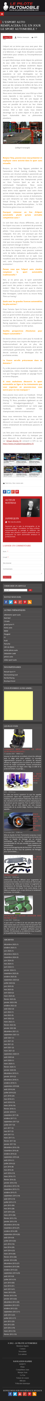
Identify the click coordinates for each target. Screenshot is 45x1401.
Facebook (6, 602)
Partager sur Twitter (9, 492)
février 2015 (8, 1218)
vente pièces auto (11, 650)
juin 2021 (7, 1041)
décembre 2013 (10, 1263)
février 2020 (8, 1067)
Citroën (7, 621)
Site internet (7, 563)
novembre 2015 (10, 1189)
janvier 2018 (9, 1112)
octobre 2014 (9, 1231)
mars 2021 (8, 1051)
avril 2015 (8, 1212)
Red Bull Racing (9, 678)
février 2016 (8, 1179)
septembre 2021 (10, 1034)
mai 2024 (7, 964)
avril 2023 (8, 993)
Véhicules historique (22, 1383)
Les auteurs (22, 1354)
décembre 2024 (10, 954)
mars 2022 (8, 1022)
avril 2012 (8, 1328)
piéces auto (8, 657)
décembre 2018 (10, 1080)
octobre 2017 (9, 1118)
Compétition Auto (22, 1370)
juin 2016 (7, 1167)
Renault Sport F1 (9, 672)
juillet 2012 (8, 1318)
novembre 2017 (10, 1115)
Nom (5, 551)
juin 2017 (7, 1128)
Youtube (15, 602)
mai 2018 (7, 1099)
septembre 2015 (10, 1196)
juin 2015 (7, 1205)
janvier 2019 (9, 1076)
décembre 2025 (10, 944)
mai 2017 (7, 1131)
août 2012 (8, 1315)
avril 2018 (8, 1102)
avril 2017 (8, 1134)
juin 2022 (7, 1012)
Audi (6, 640)
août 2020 (8, 1057)
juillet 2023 (8, 983)
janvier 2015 (9, 1221)
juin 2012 (7, 1321)
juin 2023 (7, 986)
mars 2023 (8, 996)
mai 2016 (7, 1170)
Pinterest (25, 602)
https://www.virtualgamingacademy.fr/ (18, 443)
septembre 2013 (10, 1273)
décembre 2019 (10, 1073)
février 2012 (8, 1334)
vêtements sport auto (12, 615)
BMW (6, 631)
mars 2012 (8, 1331)
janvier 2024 (9, 970)
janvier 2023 (9, 1002)
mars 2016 (8, 1176)
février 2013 (8, 1295)
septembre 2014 (10, 1234)
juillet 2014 (8, 1241)
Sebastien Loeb (10, 653)
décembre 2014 (10, 1225)
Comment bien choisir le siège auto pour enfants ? (22, 750)
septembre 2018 (10, 1086)
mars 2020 (8, 1063)
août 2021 (8, 1038)
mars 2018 (8, 1105)
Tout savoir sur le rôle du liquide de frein (37, 822)
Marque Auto (22, 1372)
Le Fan (22, 1375)
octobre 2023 (9, 976)
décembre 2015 (10, 1186)
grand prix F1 (9, 624)
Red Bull (7, 618)
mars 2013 (8, 1292)
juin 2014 (7, 1244)
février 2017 (8, 1141)
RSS (30, 602)
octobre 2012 (9, 1308)
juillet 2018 (8, 1092)
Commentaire (7, 569)
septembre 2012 (10, 1312)
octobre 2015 (9, 1192)
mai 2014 (7, 1247)
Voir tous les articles (14, 522)
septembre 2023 (10, 980)
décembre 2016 (10, 1147)
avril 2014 (8, 1250)
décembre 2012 (10, 1302)
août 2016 (8, 1160)
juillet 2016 (8, 1163)
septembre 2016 (10, 1157)
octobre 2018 (9, 1083)
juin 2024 (7, 960)
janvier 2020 (9, 1070)
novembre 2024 (10, 957)
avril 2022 (8, 1018)
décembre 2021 (10, 1031)
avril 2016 (8, 1173)
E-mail (5, 557)
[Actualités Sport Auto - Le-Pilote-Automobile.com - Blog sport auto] (20, 7)
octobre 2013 (9, 1270)
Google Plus (20, 602)
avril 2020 (8, 1060)
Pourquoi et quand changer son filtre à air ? (22, 917)
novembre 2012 (10, 1305)
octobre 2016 (9, 1154)
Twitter (11, 602)
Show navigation (2, 14)
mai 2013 (7, 1286)
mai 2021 (7, 1044)
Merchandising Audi (11, 675)
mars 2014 (8, 1254)
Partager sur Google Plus (13, 492)
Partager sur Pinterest (17, 492)
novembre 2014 (10, 1228)
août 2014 (8, 1237)
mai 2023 (7, 989)
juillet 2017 (8, 1125)
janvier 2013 (9, 1299)
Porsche (7, 644)
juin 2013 (7, 1283)
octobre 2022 (9, 1005)
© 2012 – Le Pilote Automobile (22, 1343)
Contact (22, 1349)
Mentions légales (22, 1346)
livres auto (8, 628)
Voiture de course (22, 1378)
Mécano (23, 1381)
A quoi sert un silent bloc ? (37, 777)
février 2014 (8, 1257)
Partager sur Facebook (4, 492)
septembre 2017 (10, 1121)
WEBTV (22, 1364)
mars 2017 (8, 1138)
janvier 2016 (9, 1183)
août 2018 (8, 1089)
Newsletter (22, 1351)
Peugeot (7, 634)
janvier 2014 (9, 1260)
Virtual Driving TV (13, 441)
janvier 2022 (9, 1028)
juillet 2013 (8, 1279)
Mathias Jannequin (23, 37)
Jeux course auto (17, 483)
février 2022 (8, 1025)
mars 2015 (8, 1215)
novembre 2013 (10, 1266)
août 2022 (8, 1009)
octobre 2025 (9, 947)
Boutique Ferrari (9, 681)
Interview (8, 483)
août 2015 (8, 1199)
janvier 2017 (9, 1144)
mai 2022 (7, 1015)
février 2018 (8, 1109)
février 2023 (8, 999)
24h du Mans (9, 647)
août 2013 (8, 1276)
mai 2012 (7, 1324)
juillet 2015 (8, 1202)
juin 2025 (7, 951)
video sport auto (10, 660)
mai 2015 (7, 1208)
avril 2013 (8, 1289)
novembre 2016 (10, 1150)
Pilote (22, 1367)
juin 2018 (7, 1096)
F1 (5, 637)
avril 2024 (8, 967)
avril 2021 (8, 1047)
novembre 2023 (10, 973)
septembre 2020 (10, 1054)
